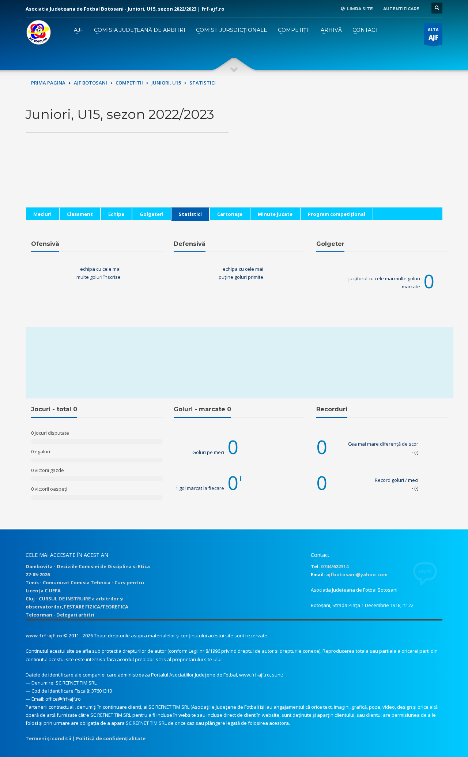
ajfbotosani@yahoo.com (357, 574)
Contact (365, 30)
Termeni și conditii (48, 738)
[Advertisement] (340, 156)
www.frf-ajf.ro (44, 635)
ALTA (433, 34)
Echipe (116, 214)
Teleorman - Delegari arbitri (60, 614)
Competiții (294, 30)
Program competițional (336, 214)
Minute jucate (275, 214)
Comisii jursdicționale (231, 30)
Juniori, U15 (166, 82)
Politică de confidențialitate (111, 738)
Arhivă (331, 30)
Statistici (190, 214)
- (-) (415, 452)
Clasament (80, 214)
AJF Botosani (90, 82)
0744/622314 (334, 566)
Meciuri (42, 214)
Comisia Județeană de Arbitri (139, 30)
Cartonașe (229, 214)
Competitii (129, 82)
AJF (78, 30)
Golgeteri (151, 214)
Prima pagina (48, 82)
